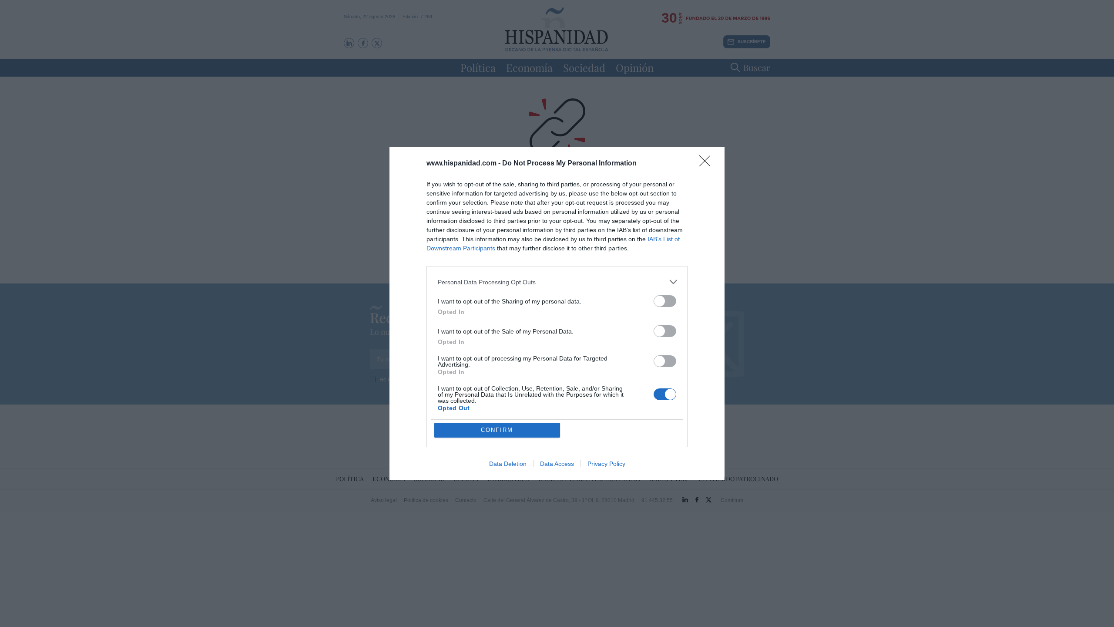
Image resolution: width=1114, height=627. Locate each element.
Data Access (557, 463)
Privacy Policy (606, 463)
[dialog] (557, 313)
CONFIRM (497, 430)
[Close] (707, 163)
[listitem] (557, 282)
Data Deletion (508, 463)
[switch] (665, 301)
